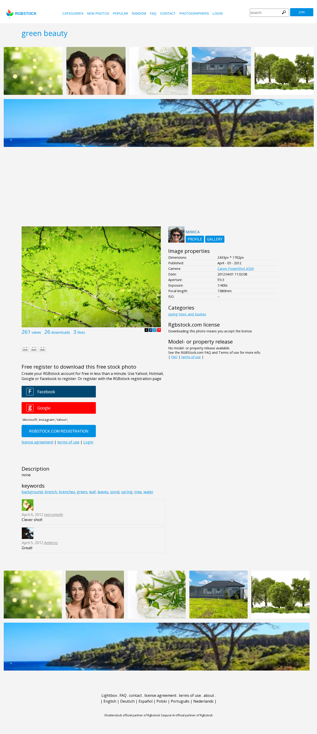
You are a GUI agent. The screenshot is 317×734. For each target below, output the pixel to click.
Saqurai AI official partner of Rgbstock (187, 715)
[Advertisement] (158, 189)
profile (195, 239)
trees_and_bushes (192, 314)
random (139, 13)
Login (218, 13)
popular (120, 13)
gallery (215, 239)
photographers (194, 13)
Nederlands (203, 701)
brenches (67, 491)
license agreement (160, 695)
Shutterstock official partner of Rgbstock (132, 715)
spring (127, 491)
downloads (60, 332)
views (36, 332)
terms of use (191, 357)
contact (168, 13)
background (32, 491)
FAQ (153, 13)
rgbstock (26, 14)
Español (145, 701)
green (82, 491)
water (148, 491)
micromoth (53, 514)
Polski (161, 701)
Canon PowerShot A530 (235, 268)
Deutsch (127, 701)
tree (138, 491)
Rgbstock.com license (194, 324)
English (110, 701)
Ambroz (51, 542)
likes (81, 332)
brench (51, 491)
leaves (102, 491)
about (209, 695)
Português (180, 701)
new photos (98, 13)
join (302, 12)
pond (114, 491)
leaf (92, 491)
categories (72, 13)
